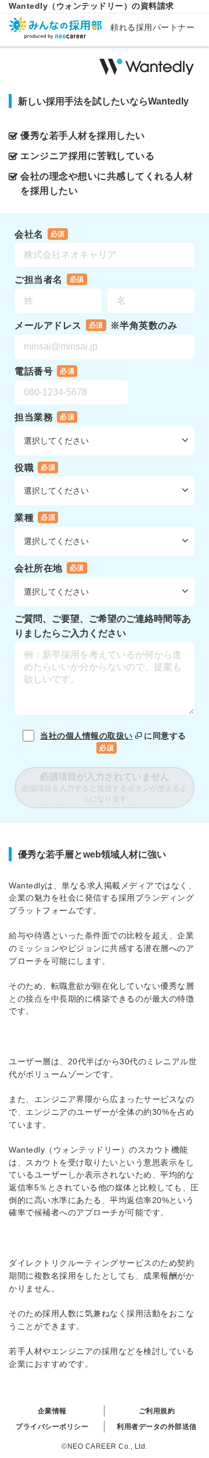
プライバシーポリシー (52, 1427)
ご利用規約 (157, 1411)
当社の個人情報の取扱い (86, 735)
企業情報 (52, 1411)
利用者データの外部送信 (157, 1427)
